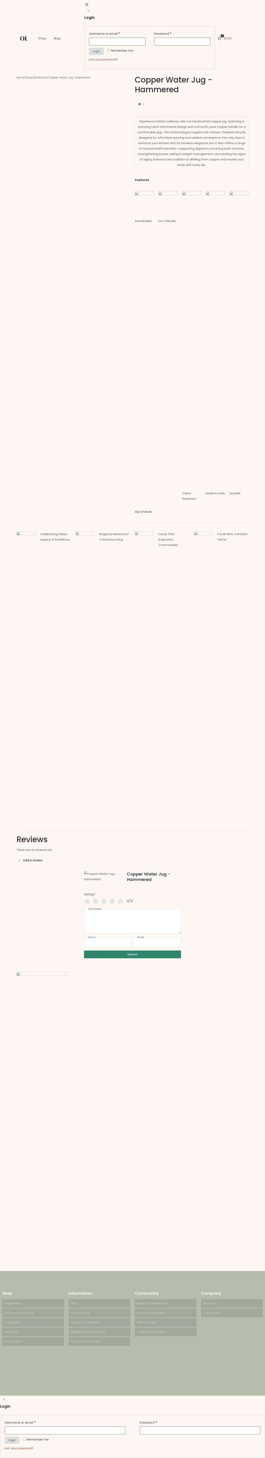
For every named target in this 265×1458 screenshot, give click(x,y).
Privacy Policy (80, 1313)
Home (20, 77)
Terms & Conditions (85, 1322)
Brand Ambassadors (151, 1313)
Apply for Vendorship (152, 1303)
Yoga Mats (12, 1322)
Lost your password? (19, 1448)
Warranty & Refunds (85, 1341)
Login (12, 1440)
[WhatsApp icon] (126, 1381)
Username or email (20, 1423)
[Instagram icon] (138, 1381)
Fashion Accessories (19, 1313)
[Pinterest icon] (134, 1381)
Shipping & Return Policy (88, 1332)
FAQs (74, 1303)
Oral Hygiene (13, 1341)
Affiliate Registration (152, 1332)
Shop (29, 77)
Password (148, 1423)
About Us (210, 1303)
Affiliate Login (146, 1322)
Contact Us (211, 1313)
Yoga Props (12, 1303)
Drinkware (40, 77)
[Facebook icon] (130, 1381)
